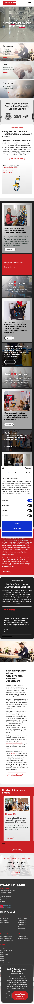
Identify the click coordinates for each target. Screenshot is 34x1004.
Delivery (2, 960)
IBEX (19, 926)
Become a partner (4, 954)
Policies (2, 958)
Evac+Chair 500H (22, 922)
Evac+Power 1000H (22, 918)
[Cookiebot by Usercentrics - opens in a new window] (25, 468)
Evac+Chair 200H (22, 930)
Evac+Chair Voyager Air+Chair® (6, 940)
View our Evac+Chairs (16, 158)
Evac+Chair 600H (22, 924)
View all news (17, 849)
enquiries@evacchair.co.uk (7, 890)
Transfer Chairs (5, 934)
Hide (9, 995)
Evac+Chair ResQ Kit (4, 922)
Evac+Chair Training (22, 936)
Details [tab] (17, 473)
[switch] (29, 505)
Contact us (6, 571)
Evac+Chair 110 (21, 928)
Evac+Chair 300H (22, 920)
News (1, 952)
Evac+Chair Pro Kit (4, 920)
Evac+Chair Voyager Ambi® (5, 938)
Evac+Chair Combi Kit (4, 918)
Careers (2, 956)
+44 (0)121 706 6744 (6, 893)
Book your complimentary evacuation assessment (15, 774)
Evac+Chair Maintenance (23, 938)
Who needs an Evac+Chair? (6, 950)
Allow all (17, 523)
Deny (17, 534)
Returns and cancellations (5, 962)
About (2, 944)
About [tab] (28, 473)
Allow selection (17, 528)
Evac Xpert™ (13, 753)
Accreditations (3, 948)
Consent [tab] (6, 473)
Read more (9, 838)
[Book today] (17, 264)
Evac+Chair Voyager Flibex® (6, 936)
